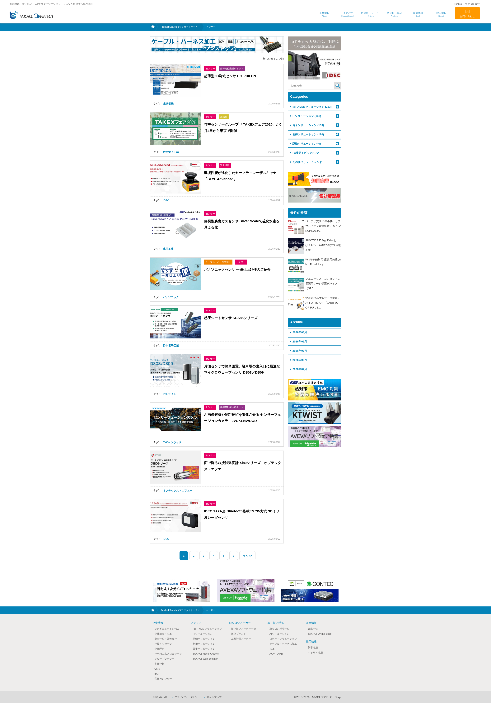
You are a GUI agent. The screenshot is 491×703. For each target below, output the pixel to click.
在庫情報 (311, 622)
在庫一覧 (313, 628)
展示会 (223, 117)
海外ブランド (238, 633)
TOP (152, 27)
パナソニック (171, 297)
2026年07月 (299, 341)
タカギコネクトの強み (166, 628)
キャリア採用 (315, 652)
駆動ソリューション (204, 638)
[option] (182, 590)
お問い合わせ (467, 16)
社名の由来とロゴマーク (168, 653)
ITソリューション (203, 633)
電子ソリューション (204, 648)
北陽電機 (168, 103)
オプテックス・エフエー (177, 490)
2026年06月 (299, 350)
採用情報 (311, 641)
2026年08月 (299, 332)
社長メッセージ (163, 643)
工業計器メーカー (241, 638)
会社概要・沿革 (163, 633)
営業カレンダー (163, 678)
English (458, 4)
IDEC (166, 200)
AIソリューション (279, 633)
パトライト (169, 393)
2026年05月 (299, 359)
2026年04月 (299, 369)
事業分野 (159, 663)
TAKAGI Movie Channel (206, 653)
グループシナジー (164, 658)
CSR (157, 668)
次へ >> (247, 555)
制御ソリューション (204, 643)
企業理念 (159, 648)
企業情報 (157, 622)
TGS (272, 648)
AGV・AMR (276, 653)
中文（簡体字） (473, 4)
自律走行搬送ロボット (231, 68)
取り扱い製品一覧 (279, 628)
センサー (210, 68)
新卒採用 (313, 647)
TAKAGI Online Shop (319, 633)
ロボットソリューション (283, 638)
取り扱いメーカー (240, 622)
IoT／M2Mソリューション (207, 628)
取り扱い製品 (276, 622)
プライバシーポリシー (187, 697)
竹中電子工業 (171, 152)
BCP (157, 673)
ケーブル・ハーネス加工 (218, 262)
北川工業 (168, 248)
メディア (196, 622)
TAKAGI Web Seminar (205, 658)
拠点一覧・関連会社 (165, 638)
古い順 (280, 58)
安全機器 (224, 165)
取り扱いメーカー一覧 (243, 628)
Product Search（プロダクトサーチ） (180, 27)
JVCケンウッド (172, 442)
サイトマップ (214, 697)
